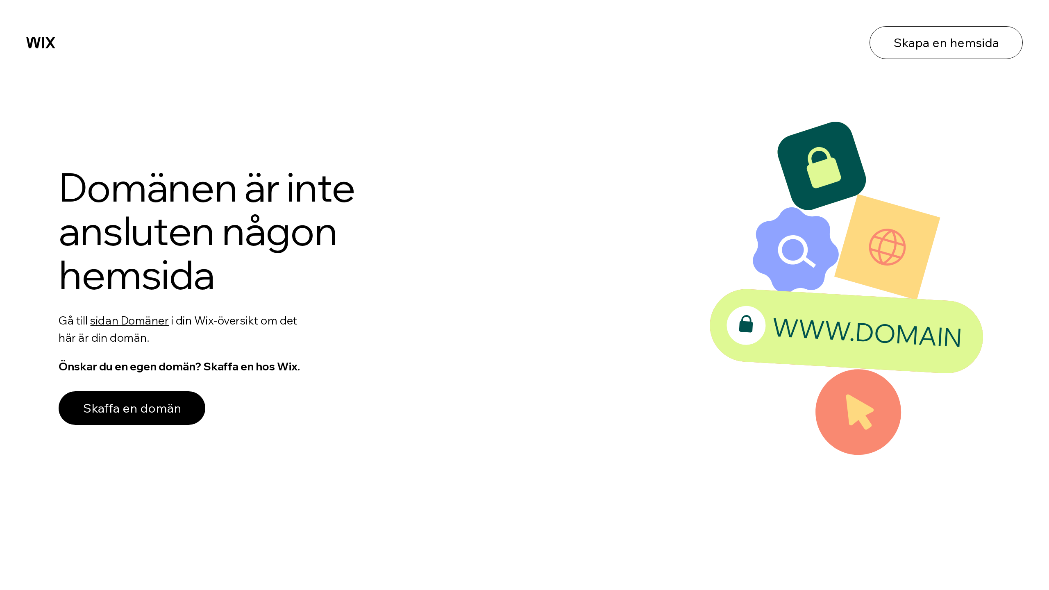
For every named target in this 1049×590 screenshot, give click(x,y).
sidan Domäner (129, 320)
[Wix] (40, 42)
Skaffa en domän (132, 408)
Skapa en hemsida (946, 42)
